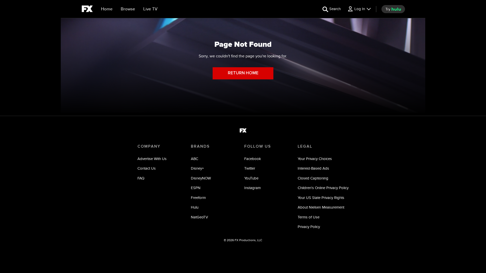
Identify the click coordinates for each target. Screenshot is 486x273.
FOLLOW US (257, 146)
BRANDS (200, 146)
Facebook (252, 158)
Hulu (194, 207)
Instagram (252, 187)
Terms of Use (308, 217)
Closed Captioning (313, 178)
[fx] (87, 9)
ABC (194, 158)
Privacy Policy (309, 226)
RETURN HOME (243, 73)
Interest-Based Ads (313, 168)
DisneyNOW (201, 178)
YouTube (251, 178)
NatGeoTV (199, 217)
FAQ (140, 178)
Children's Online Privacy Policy (323, 187)
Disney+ (197, 168)
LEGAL (305, 146)
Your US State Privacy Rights (321, 197)
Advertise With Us (152, 158)
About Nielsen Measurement (321, 207)
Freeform (198, 197)
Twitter (249, 168)
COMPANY (148, 146)
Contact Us (146, 168)
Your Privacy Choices (315, 158)
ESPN (195, 187)
